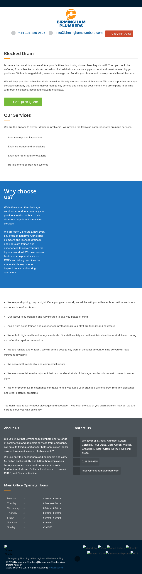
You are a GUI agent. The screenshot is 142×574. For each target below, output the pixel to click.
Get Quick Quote (121, 33)
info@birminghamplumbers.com (79, 33)
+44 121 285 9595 (31, 33)
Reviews (51, 558)
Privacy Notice (55, 567)
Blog (61, 558)
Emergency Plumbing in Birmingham (26, 558)
